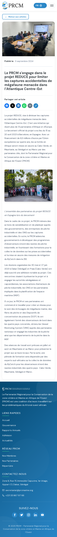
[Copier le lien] (35, 105)
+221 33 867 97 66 (15, 495)
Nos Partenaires (10, 460)
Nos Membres (9, 455)
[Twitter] (21, 515)
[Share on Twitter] (12, 105)
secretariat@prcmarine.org (19, 490)
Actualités (7, 440)
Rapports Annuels (11, 430)
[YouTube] (42, 515)
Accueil (6, 420)
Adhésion (7, 435)
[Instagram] (28, 515)
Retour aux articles (15, 16)
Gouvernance (9, 425)
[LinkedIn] (35, 515)
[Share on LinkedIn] (18, 105)
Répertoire (7, 465)
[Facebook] (14, 515)
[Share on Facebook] (6, 105)
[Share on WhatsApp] (24, 105)
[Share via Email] (30, 105)
